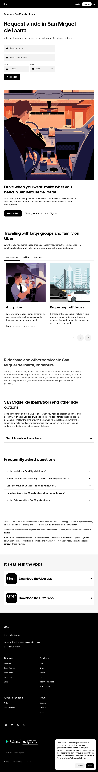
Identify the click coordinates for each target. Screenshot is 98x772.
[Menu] (94, 4)
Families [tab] (25, 257)
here (83, 758)
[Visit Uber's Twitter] (24, 725)
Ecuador (8, 14)
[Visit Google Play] (13, 742)
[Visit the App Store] (30, 742)
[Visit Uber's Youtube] (12, 725)
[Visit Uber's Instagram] (18, 725)
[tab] (46, 257)
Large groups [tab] (12, 257)
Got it (90, 766)
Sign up (86, 4)
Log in (77, 4)
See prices (12, 77)
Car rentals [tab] (37, 257)
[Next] (88, 337)
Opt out (80, 766)
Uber (5, 4)
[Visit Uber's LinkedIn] (6, 725)
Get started (13, 213)
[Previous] (80, 337)
